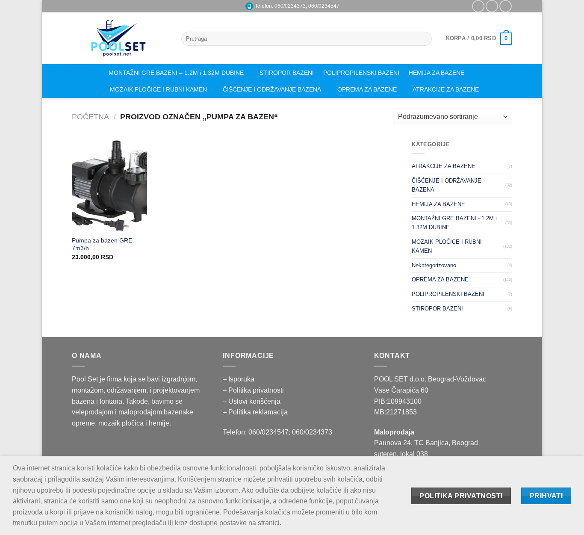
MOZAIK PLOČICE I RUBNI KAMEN (158, 89)
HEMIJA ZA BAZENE (436, 72)
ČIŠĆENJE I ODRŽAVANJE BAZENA (272, 89)
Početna (90, 116)
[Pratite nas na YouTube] (505, 6)
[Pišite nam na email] (492, 6)
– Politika (238, 390)
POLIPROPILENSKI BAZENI (361, 72)
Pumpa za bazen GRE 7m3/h (102, 244)
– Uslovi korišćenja (251, 401)
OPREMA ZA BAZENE (367, 89)
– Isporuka (238, 379)
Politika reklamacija (258, 412)
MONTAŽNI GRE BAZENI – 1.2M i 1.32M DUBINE (176, 72)
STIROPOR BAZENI (287, 72)
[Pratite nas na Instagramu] (478, 6)
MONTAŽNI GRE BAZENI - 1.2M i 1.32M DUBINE (454, 223)
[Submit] (424, 39)
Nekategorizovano (434, 265)
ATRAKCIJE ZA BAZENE (446, 89)
